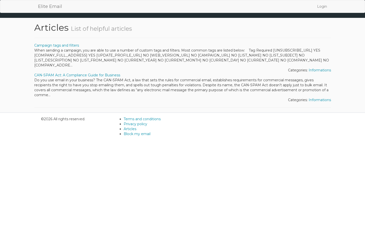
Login (322, 6)
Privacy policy (135, 124)
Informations (320, 70)
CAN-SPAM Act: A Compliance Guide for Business (77, 75)
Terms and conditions (142, 119)
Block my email (137, 134)
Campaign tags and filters (56, 45)
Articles (130, 129)
